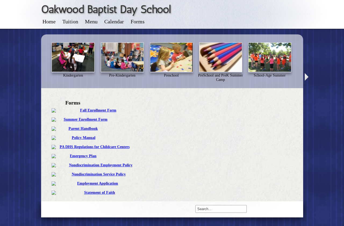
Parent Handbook (83, 129)
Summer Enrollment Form (86, 119)
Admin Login (292, 208)
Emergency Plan (83, 156)
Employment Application (97, 183)
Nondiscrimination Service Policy (99, 174)
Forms (138, 21)
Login (47, 209)
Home (49, 21)
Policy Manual (83, 138)
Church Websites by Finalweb (266, 208)
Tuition (70, 21)
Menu (91, 21)
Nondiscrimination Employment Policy (100, 165)
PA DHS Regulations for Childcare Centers (95, 147)
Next (307, 77)
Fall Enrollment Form (98, 110)
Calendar (114, 21)
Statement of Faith (99, 193)
